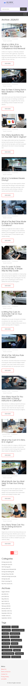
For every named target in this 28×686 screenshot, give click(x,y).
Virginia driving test (7, 650)
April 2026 (5, 601)
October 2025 (6, 615)
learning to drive (16, 657)
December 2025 (7, 611)
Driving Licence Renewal (9, 569)
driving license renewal (8, 653)
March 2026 (6, 603)
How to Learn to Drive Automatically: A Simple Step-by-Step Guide (12, 269)
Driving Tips (6, 579)
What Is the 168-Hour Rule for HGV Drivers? (13, 356)
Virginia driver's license (16, 647)
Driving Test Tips (7, 564)
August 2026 (5, 591)
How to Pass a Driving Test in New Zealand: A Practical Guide (14, 92)
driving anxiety (19, 653)
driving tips (5, 633)
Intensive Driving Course (9, 576)
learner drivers (6, 657)
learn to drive (6, 640)
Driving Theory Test (7, 574)
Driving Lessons (7, 562)
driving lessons (6, 627)
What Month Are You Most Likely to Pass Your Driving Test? (13, 483)
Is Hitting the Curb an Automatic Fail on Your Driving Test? (12, 314)
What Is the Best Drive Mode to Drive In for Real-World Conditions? (14, 223)
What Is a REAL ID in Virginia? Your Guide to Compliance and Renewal (13, 46)
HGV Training (6, 567)
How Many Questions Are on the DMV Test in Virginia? (14, 136)
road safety (5, 647)
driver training (6, 643)
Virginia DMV (17, 650)
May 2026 (5, 599)
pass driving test (15, 637)
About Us (3, 669)
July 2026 (5, 594)
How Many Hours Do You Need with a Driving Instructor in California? (12, 398)
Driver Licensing (7, 581)
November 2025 (7, 613)
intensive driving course (18, 630)
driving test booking (16, 640)
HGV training (5, 637)
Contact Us (4, 674)
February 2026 (6, 606)
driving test (15, 627)
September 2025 (6, 618)
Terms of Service (5, 671)
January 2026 (6, 608)
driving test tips (6, 630)
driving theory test (15, 633)
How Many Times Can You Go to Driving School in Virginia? (13, 527)
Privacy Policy (5, 676)
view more (8, 63)
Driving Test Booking (8, 571)
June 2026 (5, 596)
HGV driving (14, 643)
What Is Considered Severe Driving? (13, 179)
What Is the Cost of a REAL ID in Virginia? (13, 441)
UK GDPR (3, 679)
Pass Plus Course (7, 583)
